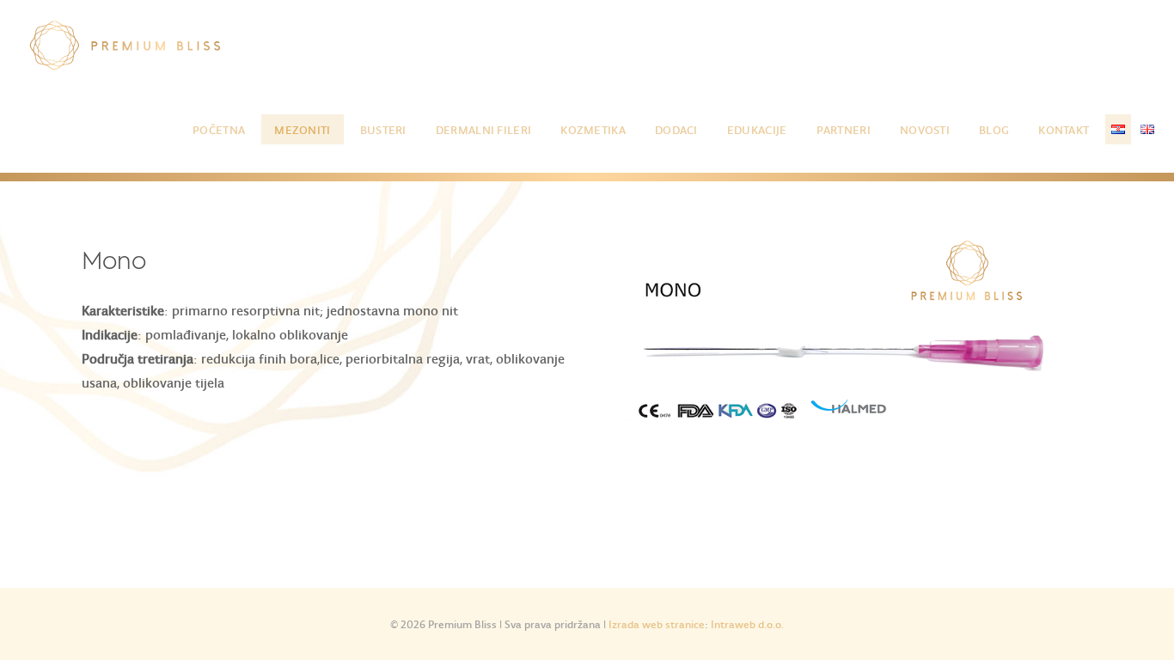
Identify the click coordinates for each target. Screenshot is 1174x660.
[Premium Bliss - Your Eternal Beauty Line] (125, 43)
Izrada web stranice (656, 623)
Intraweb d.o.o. (747, 623)
